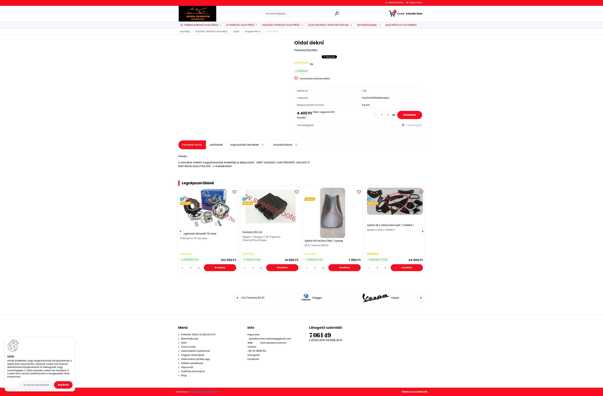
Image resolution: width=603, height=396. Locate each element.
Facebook (253, 359)
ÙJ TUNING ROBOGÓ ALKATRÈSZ (199, 25)
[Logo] (197, 14)
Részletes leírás (192, 145)
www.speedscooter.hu (273, 342)
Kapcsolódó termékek (247, 145)
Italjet (236, 31)
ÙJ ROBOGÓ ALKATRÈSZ (240, 25)
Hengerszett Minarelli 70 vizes (198, 233)
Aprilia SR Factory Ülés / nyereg (324, 240)
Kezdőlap (185, 31)
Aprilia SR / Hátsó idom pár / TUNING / (390, 225)
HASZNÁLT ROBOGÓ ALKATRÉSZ (281, 25)
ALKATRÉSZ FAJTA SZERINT (401, 25)
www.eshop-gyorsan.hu (204, 391)
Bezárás (63, 385)
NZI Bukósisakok (367, 25)
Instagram (253, 355)
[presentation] (180, 231)
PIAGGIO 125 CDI (252, 232)
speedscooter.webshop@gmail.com (270, 338)
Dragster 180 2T (253, 31)
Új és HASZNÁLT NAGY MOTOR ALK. (328, 25)
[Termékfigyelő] (392, 125)
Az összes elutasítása (36, 384)
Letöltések (216, 145)
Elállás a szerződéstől (414, 391)
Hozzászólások (285, 145)
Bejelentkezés (396, 2)
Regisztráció (415, 2)
